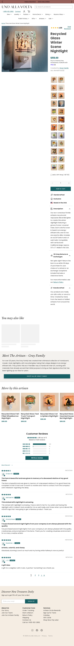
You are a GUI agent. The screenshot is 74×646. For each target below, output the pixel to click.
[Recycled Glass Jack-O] (54, 127)
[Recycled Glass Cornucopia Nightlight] (54, 119)
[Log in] (23, 11)
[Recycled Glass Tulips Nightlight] (54, 159)
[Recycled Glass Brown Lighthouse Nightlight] (54, 167)
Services (46, 608)
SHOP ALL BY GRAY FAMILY (37, 376)
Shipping (25, 617)
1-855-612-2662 (8, 11)
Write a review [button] (37, 458)
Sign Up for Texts (49, 613)
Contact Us (26, 620)
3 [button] (38, 575)
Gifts (33, 19)
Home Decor (37, 14)
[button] (60, 189)
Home (3, 23)
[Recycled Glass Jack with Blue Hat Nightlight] (54, 103)
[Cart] (28, 11)
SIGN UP (31, 601)
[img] (6, 471)
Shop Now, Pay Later (51, 620)
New (8, 14)
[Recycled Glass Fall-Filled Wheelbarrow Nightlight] (54, 80)
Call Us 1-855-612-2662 (31, 622)
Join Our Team (7, 613)
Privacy (44, 636)
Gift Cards (47, 617)
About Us (5, 608)
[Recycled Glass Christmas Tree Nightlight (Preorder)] (54, 135)
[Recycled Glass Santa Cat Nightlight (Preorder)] (61, 135)
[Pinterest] (41, 630)
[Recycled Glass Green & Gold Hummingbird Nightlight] (61, 167)
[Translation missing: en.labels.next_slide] (71, 1)
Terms (50, 636)
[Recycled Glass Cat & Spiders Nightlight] (54, 88)
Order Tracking (28, 610)
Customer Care (28, 608)
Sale (50, 19)
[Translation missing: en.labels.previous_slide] (2, 1)
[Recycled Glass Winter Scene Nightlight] (61, 104)
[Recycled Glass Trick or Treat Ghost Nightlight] (61, 88)
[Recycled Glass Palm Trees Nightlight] (61, 151)
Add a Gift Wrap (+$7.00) (60, 175)
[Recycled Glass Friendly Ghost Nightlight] (61, 119)
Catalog (46, 615)
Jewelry (16, 14)
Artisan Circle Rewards (52, 610)
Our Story (5, 610)
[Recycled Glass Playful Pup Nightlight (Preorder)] (54, 151)
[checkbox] (51, 175)
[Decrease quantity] (52, 183)
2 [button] (35, 575)
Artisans (41, 19)
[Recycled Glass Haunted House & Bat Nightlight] (61, 96)
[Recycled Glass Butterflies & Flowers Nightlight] (61, 143)
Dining (47, 14)
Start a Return (27, 613)
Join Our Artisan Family (10, 615)
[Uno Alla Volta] (17, 7)
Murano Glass (58, 14)
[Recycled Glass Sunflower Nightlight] (54, 143)
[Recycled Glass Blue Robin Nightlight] (61, 159)
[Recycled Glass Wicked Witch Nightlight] (54, 96)
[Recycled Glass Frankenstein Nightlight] (54, 111)
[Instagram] (32, 630)
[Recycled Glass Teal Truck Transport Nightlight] (61, 80)
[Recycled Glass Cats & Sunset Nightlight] (61, 111)
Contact (18, 11)
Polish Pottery (22, 19)
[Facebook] (37, 630)
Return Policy (58, 282)
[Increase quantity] (69, 183)
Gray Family (64, 68)
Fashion (25, 14)
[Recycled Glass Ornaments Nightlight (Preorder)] (61, 127)
